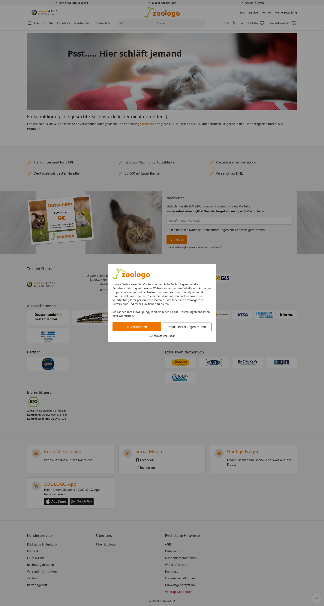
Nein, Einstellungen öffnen (187, 327)
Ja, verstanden (137, 327)
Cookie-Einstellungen (183, 312)
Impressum (169, 335)
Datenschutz (155, 335)
